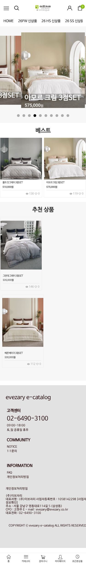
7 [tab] (51, 115)
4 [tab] (34, 115)
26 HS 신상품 (51, 21)
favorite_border (36, 264)
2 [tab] (23, 115)
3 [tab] (29, 115)
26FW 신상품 (27, 21)
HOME (8, 21)
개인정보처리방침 (18, 477)
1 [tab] (18, 115)
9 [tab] (62, 115)
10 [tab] (68, 115)
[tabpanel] (43, 70)
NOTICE (12, 446)
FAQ (9, 472)
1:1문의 (12, 451)
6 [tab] (45, 115)
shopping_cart (36, 254)
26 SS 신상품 (74, 21)
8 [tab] (56, 115)
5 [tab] (40, 115)
